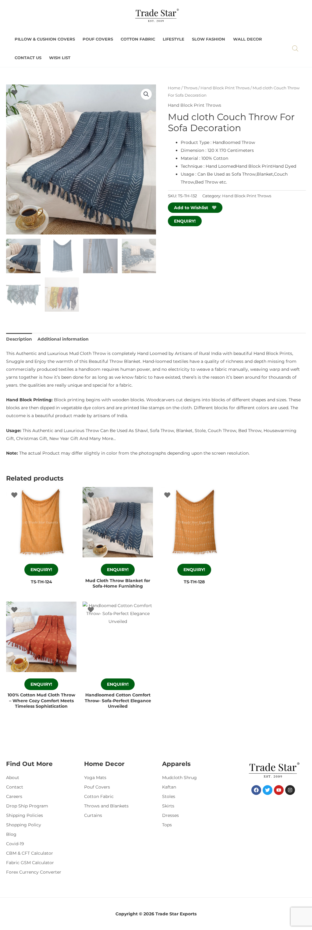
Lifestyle (173, 39)
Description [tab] (19, 339)
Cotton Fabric (138, 39)
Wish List (59, 57)
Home (174, 88)
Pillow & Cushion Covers (45, 39)
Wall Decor (247, 39)
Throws (190, 88)
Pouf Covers (98, 39)
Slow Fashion (208, 39)
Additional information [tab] (63, 339)
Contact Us (28, 57)
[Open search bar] (295, 48)
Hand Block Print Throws (225, 88)
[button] (146, 94)
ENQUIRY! (185, 221)
